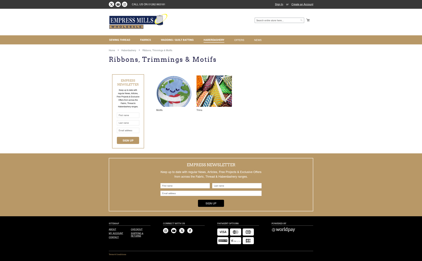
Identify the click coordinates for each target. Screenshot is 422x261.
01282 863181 (156, 4)
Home (112, 50)
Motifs (159, 110)
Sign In (279, 4)
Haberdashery (129, 50)
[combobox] (279, 20)
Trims (199, 110)
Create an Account (302, 4)
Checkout (137, 229)
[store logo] (139, 21)
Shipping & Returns (137, 234)
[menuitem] (121, 39)
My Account (116, 233)
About (112, 229)
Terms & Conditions (117, 254)
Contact (114, 237)
